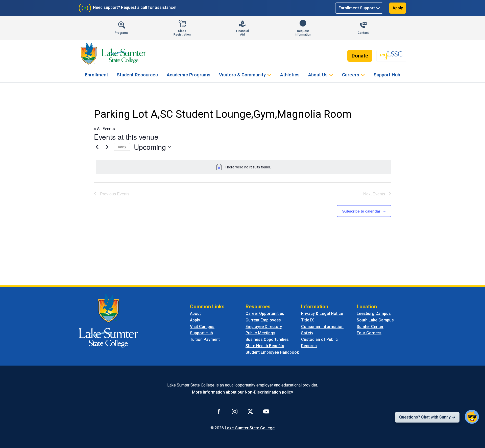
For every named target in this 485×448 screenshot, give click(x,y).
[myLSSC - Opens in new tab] (391, 56)
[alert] (243, 167)
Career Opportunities (265, 313)
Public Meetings (260, 333)
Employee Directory (264, 326)
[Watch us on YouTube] (266, 411)
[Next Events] (107, 147)
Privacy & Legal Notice (322, 313)
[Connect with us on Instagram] (234, 411)
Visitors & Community (242, 74)
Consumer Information (322, 326)
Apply (398, 8)
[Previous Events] (97, 147)
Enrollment (96, 74)
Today (122, 146)
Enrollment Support (356, 8)
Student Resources (137, 74)
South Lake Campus (375, 320)
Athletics (290, 74)
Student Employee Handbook (272, 352)
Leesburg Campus (374, 313)
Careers (350, 74)
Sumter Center (370, 326)
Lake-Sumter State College (250, 428)
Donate (360, 56)
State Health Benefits (265, 345)
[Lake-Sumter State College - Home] (113, 53)
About (195, 313)
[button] (472, 417)
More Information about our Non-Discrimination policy (242, 392)
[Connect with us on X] (250, 411)
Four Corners (369, 333)
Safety (307, 333)
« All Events (104, 128)
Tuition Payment (205, 339)
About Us (318, 74)
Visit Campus (202, 326)
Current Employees (263, 320)
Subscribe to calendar (361, 211)
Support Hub (387, 74)
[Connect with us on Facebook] (219, 411)
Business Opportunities (267, 339)
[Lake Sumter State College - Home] (108, 320)
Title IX (307, 320)
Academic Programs (188, 74)
